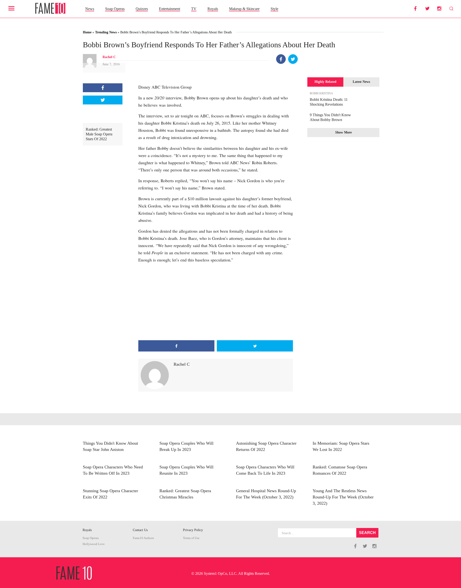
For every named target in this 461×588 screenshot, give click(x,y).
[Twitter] (292, 59)
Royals (212, 9)
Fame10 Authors (143, 538)
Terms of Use (191, 538)
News (89, 9)
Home (87, 32)
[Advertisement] (215, 301)
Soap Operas (115, 9)
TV (193, 9)
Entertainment (169, 9)
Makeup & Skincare (244, 9)
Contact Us (140, 530)
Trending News (106, 32)
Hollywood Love (94, 544)
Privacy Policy (193, 530)
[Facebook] (280, 59)
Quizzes (142, 9)
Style (274, 9)
